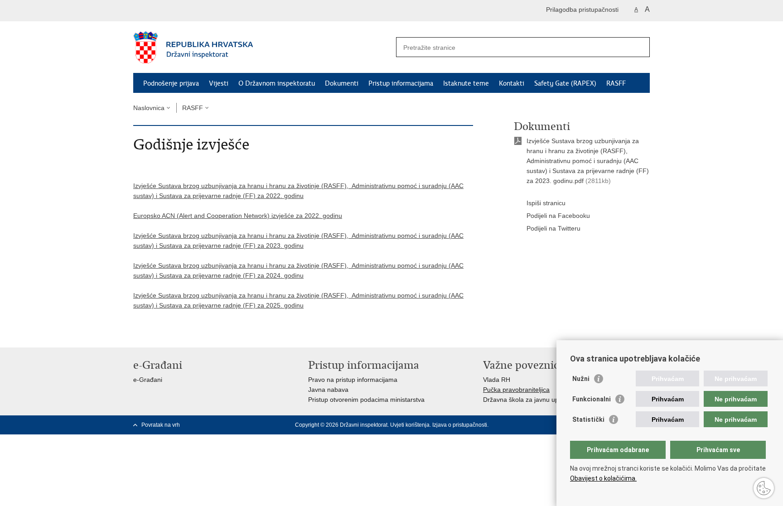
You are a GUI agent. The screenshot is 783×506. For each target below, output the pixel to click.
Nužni (581, 378)
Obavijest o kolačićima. (603, 478)
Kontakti (511, 83)
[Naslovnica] (262, 47)
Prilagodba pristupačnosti (582, 9)
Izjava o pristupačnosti (459, 425)
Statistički (588, 419)
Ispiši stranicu (546, 203)
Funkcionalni (591, 399)
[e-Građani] (172, 11)
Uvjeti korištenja (410, 425)
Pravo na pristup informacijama (352, 379)
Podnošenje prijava (171, 83)
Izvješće (144, 185)
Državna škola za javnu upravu (527, 399)
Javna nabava (328, 389)
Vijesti (218, 83)
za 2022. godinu (280, 195)
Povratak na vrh (160, 425)
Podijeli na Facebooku (558, 215)
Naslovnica (148, 107)
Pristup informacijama (400, 83)
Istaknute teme (466, 83)
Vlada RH (496, 379)
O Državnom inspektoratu (276, 83)
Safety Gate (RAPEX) (565, 83)
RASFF (616, 83)
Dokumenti (341, 83)
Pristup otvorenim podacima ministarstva (366, 399)
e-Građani (147, 379)
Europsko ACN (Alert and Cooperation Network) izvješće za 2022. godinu (237, 215)
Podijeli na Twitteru (553, 228)
